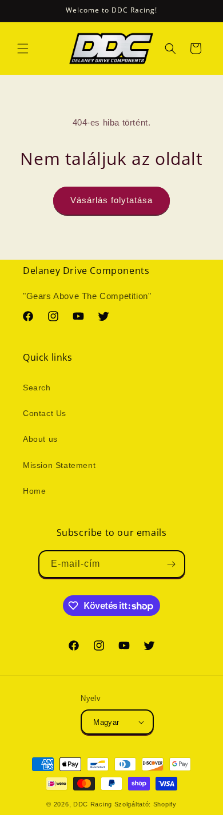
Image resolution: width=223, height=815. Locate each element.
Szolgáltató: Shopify (145, 804)
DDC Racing (92, 804)
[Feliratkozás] (171, 564)
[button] (22, 48)
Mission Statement (59, 465)
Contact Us (44, 413)
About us (40, 438)
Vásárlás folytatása (111, 200)
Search (37, 387)
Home (34, 490)
